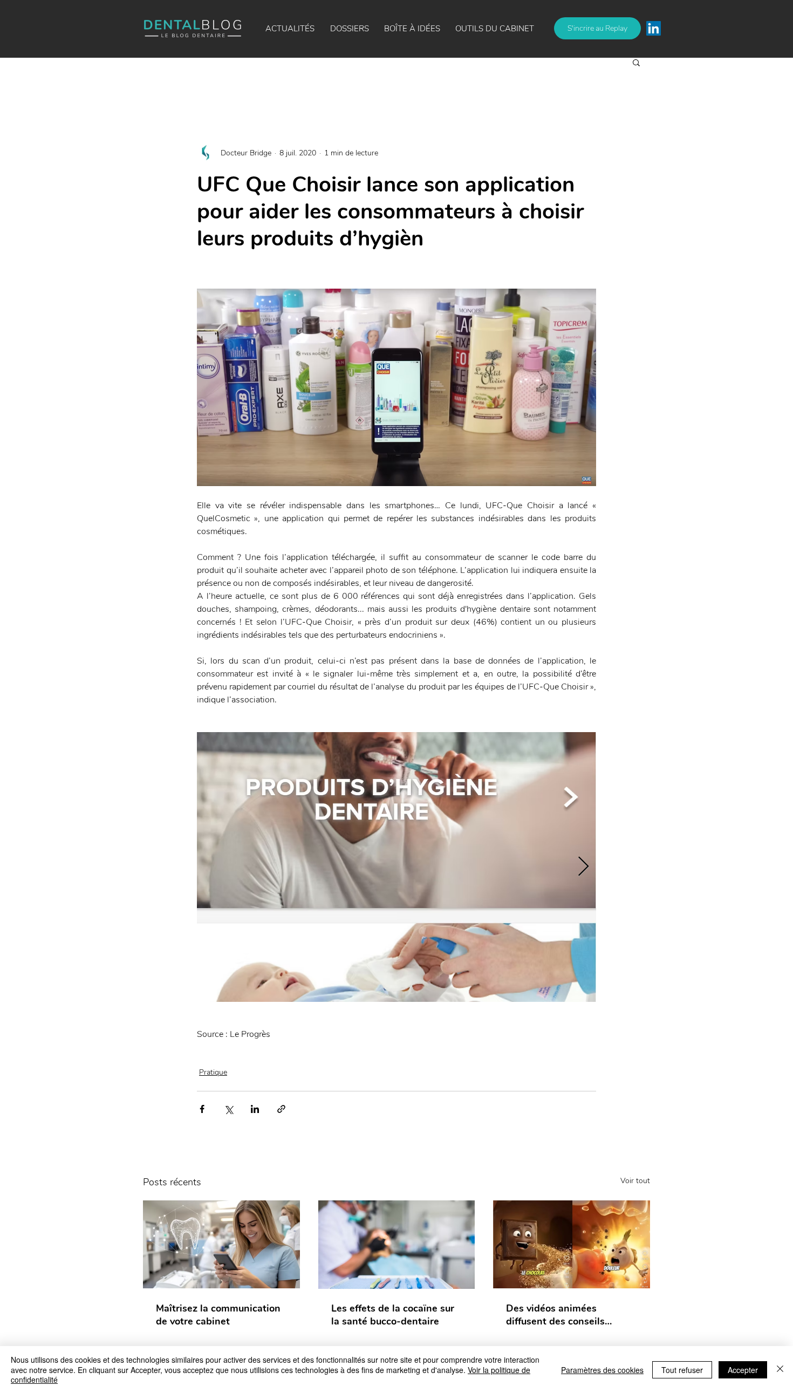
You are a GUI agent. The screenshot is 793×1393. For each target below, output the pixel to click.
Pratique (213, 1072)
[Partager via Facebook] (202, 1109)
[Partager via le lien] (281, 1109)
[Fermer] (780, 1369)
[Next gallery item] (583, 867)
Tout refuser (682, 1369)
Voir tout (635, 1181)
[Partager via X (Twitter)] (228, 1109)
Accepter (743, 1369)
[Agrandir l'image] (396, 867)
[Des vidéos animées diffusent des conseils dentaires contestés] (571, 1244)
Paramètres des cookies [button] (602, 1369)
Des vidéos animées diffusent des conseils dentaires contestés (555, 1315)
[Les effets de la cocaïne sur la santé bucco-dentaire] (396, 1244)
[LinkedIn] (653, 28)
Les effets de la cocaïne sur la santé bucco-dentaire (392, 1315)
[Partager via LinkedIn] (255, 1109)
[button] (412, 28)
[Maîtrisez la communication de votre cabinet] (221, 1244)
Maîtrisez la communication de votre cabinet (218, 1315)
